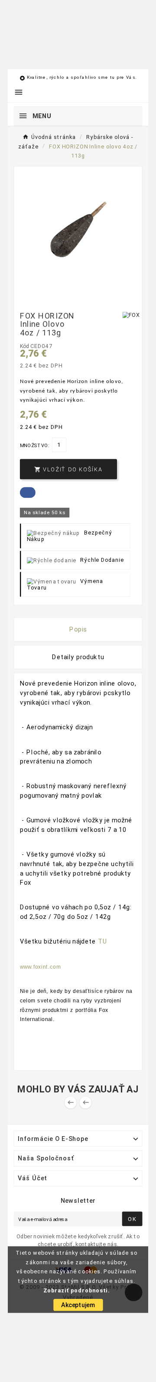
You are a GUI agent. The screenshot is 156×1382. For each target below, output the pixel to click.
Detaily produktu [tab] (78, 657)
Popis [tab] (78, 629)
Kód (25, 346)
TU (102, 941)
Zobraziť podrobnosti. (76, 1290)
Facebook (28, 492)
